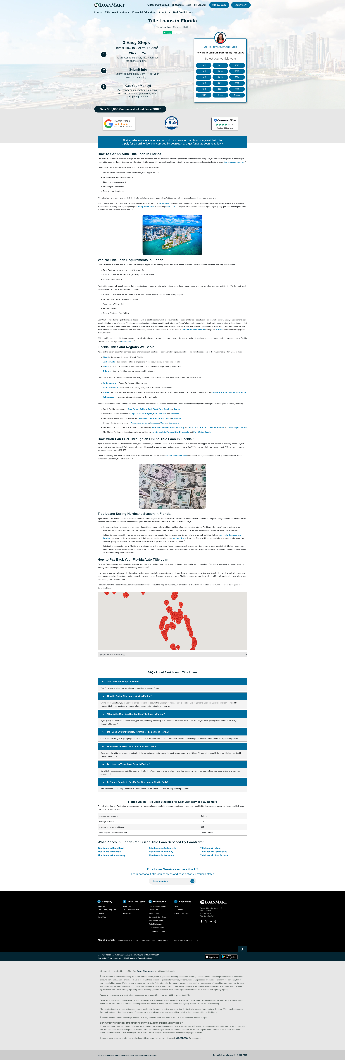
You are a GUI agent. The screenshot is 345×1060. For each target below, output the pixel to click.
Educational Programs (157, 906)
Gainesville (174, 423)
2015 (220, 77)
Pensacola (184, 432)
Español (201, 5)
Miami (106, 357)
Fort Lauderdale (110, 388)
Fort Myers (147, 414)
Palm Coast (194, 427)
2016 (203, 77)
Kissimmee (136, 423)
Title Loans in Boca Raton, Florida (185, 940)
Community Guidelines (157, 917)
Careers (101, 913)
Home (169, 27)
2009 (220, 89)
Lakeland (176, 418)
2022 (203, 65)
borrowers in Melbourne (163, 427)
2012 (220, 83)
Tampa (106, 366)
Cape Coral (136, 414)
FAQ (176, 906)
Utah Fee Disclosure (156, 928)
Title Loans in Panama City (111, 855)
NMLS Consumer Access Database (138, 958)
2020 (237, 65)
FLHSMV (220, 329)
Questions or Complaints (158, 931)
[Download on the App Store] (213, 956)
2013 (203, 83)
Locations (127, 913)
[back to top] (242, 949)
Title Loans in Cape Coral (111, 848)
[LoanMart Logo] (109, 5)
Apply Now (127, 906)
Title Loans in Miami (210, 848)
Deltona (145, 423)
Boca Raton (133, 409)
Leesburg (154, 423)
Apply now (240, 5)
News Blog (102, 917)
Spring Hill (163, 418)
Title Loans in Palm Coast (213, 851)
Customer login (183, 5)
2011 (237, 83)
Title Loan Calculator (131, 910)
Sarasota (175, 414)
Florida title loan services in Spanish (228, 392)
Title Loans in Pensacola (161, 855)
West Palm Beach (161, 409)
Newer (237, 95)
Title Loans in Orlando (109, 851)
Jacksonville (109, 362)
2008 (237, 89)
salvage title (178, 538)
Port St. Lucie (206, 427)
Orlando (107, 371)
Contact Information (182, 913)
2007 (203, 95)
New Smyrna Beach (238, 427)
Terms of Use (154, 913)
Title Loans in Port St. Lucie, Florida (155, 940)
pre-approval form (146, 206)
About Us (101, 906)
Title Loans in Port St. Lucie (214, 855)
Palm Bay (180, 427)
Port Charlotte (159, 414)
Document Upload (159, 5)
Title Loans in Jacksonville (162, 848)
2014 (237, 77)
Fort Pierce (219, 427)
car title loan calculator (176, 455)
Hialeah (106, 392)
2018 (220, 71)
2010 (203, 89)
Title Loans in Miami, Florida (127, 940)
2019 (203, 71)
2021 (220, 65)
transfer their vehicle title (193, 329)
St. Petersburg (109, 383)
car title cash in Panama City (164, 432)
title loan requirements (234, 162)
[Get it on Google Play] (229, 956)
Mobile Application (156, 920)
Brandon (153, 418)
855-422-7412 (171, 206)
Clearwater (143, 418)
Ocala (163, 423)
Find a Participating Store (107, 910)
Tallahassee (108, 397)
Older (220, 95)
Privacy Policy (154, 910)
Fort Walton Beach (202, 432)
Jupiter (177, 409)
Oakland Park (146, 409)
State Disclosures (155, 924)
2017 (237, 71)
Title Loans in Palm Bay (161, 851)
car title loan (164, 203)
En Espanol (179, 910)
